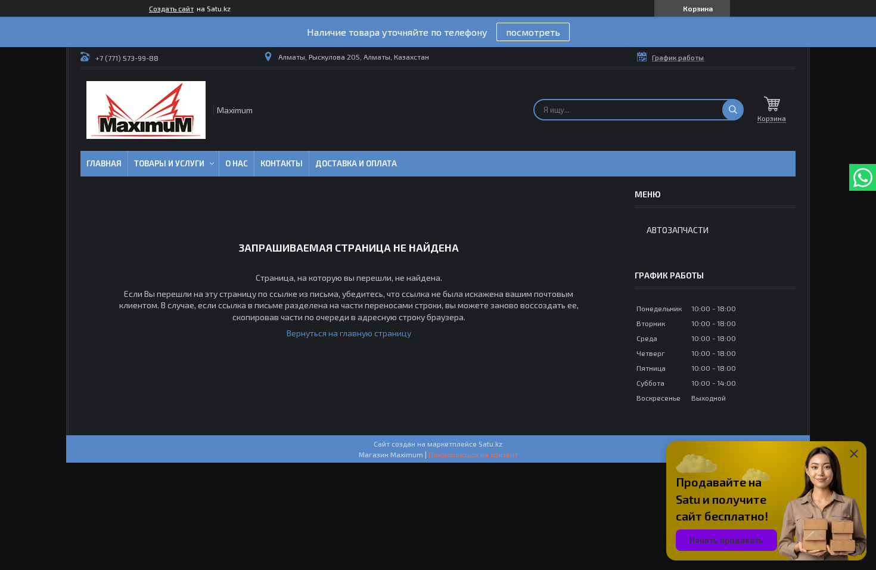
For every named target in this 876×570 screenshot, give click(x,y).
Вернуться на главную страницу (349, 333)
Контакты (281, 163)
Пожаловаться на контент (473, 454)
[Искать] (733, 109)
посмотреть (533, 32)
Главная (104, 163)
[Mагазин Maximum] (146, 110)
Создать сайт (171, 8)
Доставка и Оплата (356, 163)
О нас (236, 163)
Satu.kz (490, 443)
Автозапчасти (678, 230)
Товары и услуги (169, 163)
